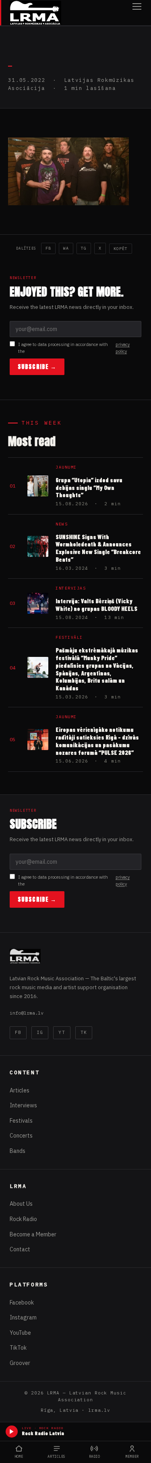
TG (84, 248)
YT (61, 1032)
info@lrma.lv (26, 1013)
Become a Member (33, 1234)
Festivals (21, 1120)
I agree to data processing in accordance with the (74, 348)
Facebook (22, 1302)
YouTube (20, 1332)
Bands (17, 1151)
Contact (20, 1249)
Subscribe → (37, 367)
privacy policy (123, 348)
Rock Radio (23, 1219)
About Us (21, 1203)
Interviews (23, 1105)
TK (84, 1032)
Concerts (21, 1135)
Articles (19, 1090)
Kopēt (121, 248)
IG (40, 1032)
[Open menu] (137, 12)
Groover (20, 1363)
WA (66, 248)
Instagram (23, 1317)
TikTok (18, 1347)
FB (48, 248)
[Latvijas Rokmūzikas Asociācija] (35, 12)
